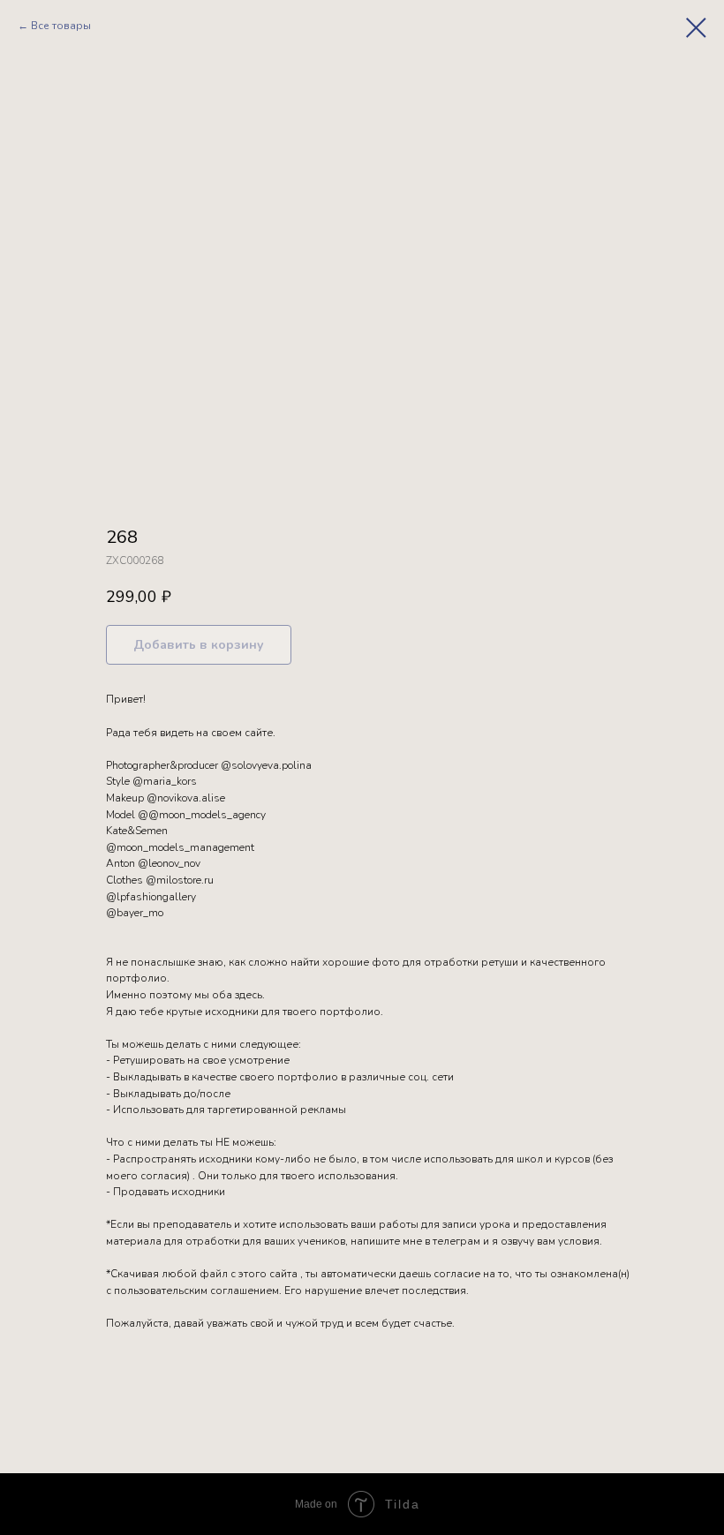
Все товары (61, 26)
